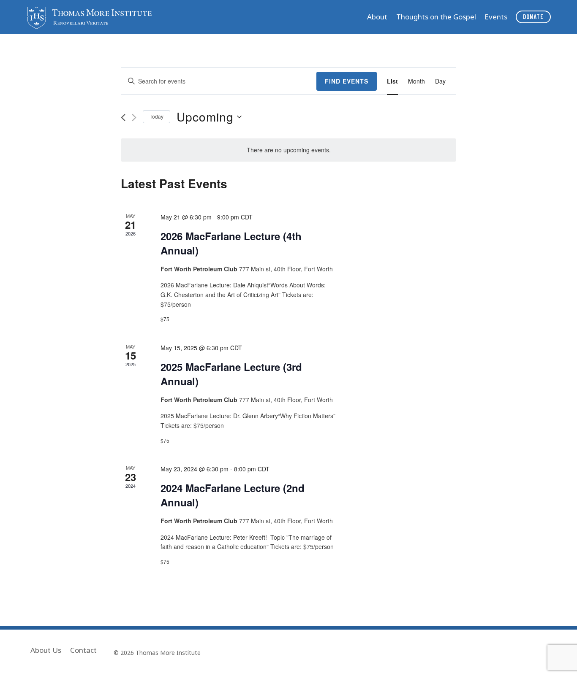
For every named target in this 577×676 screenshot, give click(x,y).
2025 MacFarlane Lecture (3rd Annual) (231, 374)
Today (156, 116)
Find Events (346, 81)
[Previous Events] (123, 118)
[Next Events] (134, 118)
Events (495, 17)
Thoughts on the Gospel (436, 17)
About (377, 17)
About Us (45, 650)
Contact (83, 650)
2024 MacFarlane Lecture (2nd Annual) (233, 495)
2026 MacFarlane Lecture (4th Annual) (231, 243)
